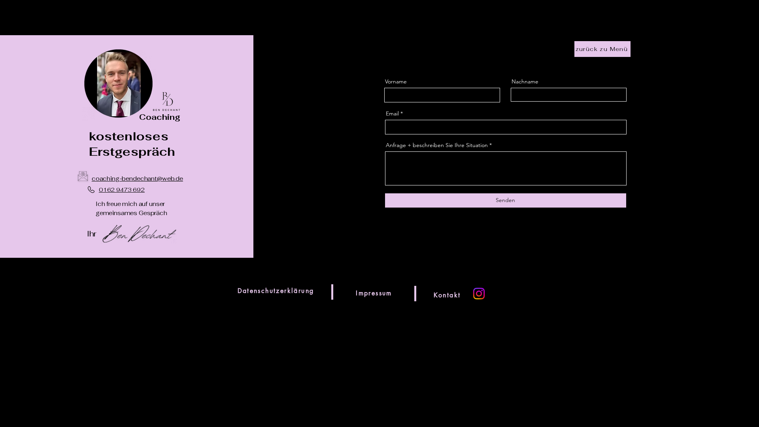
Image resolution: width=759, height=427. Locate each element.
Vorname (396, 81)
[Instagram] (479, 293)
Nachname (525, 81)
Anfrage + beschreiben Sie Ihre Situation (437, 145)
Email (392, 113)
